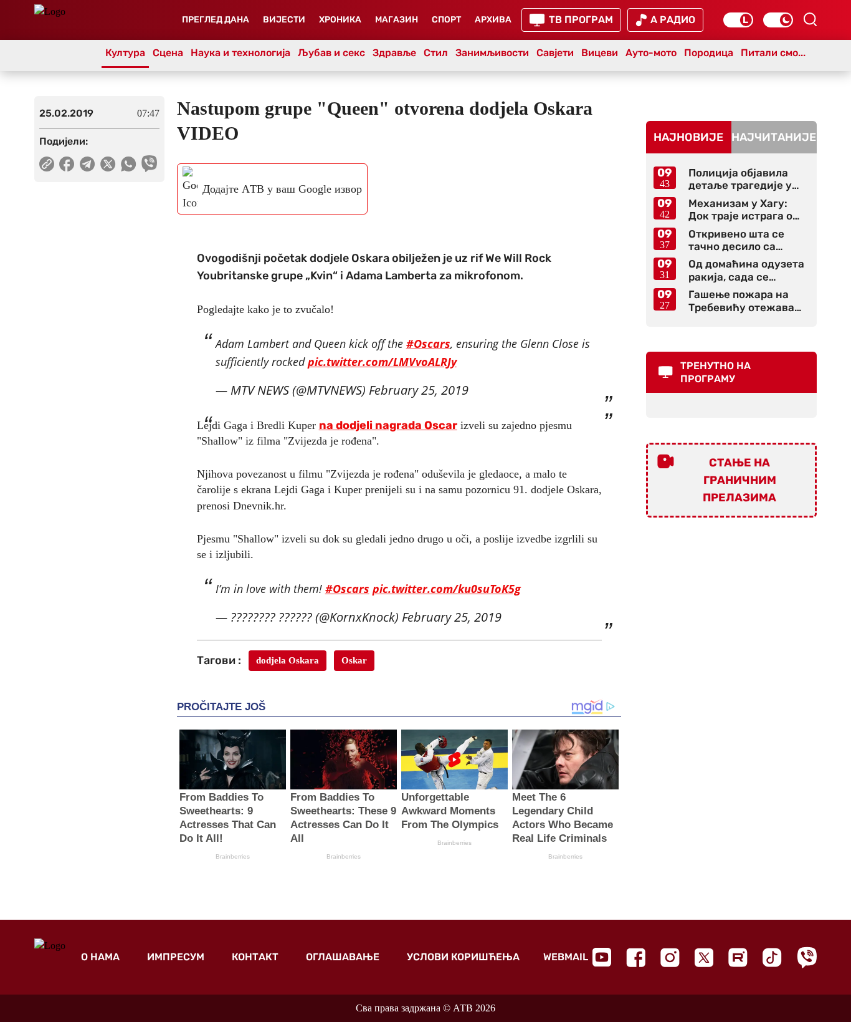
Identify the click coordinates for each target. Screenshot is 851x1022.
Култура (125, 53)
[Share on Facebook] (67, 164)
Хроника (340, 19)
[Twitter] (704, 957)
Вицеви (599, 53)
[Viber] (807, 957)
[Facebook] (635, 957)
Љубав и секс (331, 53)
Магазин (396, 19)
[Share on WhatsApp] (128, 164)
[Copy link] (46, 164)
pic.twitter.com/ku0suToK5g (447, 588)
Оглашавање (342, 957)
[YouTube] (601, 957)
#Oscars (428, 343)
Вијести (284, 19)
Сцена (168, 53)
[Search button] (810, 19)
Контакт (255, 957)
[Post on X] (108, 164)
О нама (100, 957)
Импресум (175, 957)
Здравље (394, 53)
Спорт (446, 19)
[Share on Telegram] (87, 164)
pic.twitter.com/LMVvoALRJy (382, 361)
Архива (493, 19)
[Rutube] (738, 957)
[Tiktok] (772, 957)
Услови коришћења (463, 957)
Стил (436, 53)
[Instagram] (670, 957)
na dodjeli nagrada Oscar (388, 425)
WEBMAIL (565, 957)
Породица (708, 53)
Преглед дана (215, 19)
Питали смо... (773, 53)
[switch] (738, 19)
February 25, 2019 (418, 390)
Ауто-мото (651, 53)
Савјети (555, 53)
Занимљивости (492, 53)
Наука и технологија (240, 53)
